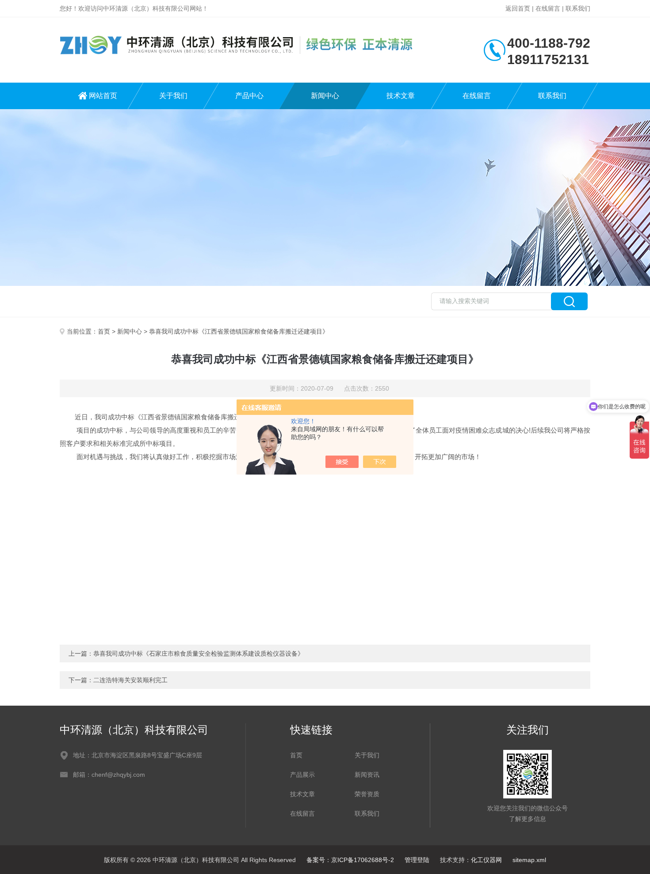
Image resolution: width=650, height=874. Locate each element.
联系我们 (578, 8)
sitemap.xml (529, 859)
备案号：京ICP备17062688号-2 (350, 859)
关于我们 (173, 95)
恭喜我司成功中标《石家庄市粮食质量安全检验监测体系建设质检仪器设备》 (198, 653)
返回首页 (517, 8)
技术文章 (400, 95)
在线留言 (547, 8)
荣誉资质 (367, 794)
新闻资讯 (367, 774)
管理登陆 (417, 859)
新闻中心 (325, 95)
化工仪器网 (486, 859)
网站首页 (103, 95)
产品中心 (249, 95)
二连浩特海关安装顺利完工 (130, 680)
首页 (104, 331)
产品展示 (302, 774)
